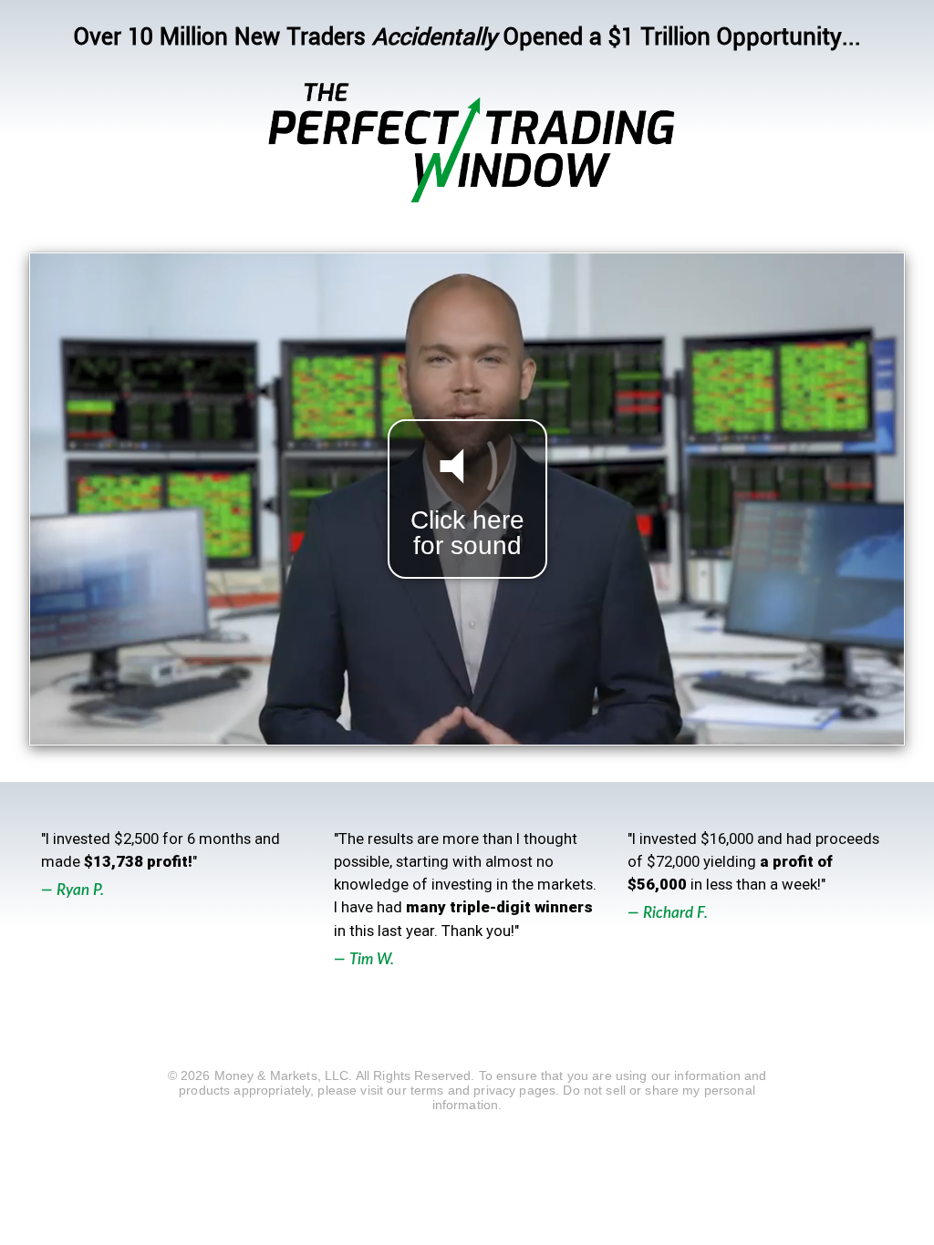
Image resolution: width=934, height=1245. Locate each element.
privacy (494, 1090)
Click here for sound (467, 533)
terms (427, 1090)
